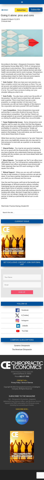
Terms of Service (27, 382)
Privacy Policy (15, 382)
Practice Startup (15, 206)
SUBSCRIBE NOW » (22, 409)
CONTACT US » (22, 380)
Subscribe (35, 9)
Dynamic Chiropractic (22, 346)
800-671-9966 (24, 376)
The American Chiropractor (22, 349)
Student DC (25, 206)
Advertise (21, 10)
